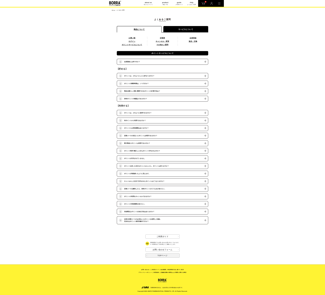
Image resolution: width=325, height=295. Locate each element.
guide (179, 3)
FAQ (191, 3)
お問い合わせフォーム (162, 250)
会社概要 (163, 269)
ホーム (113, 10)
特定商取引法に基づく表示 (176, 269)
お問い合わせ (145, 269)
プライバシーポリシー (145, 272)
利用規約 (156, 272)
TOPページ (162, 255)
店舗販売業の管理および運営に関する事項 (173, 272)
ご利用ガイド (163, 236)
